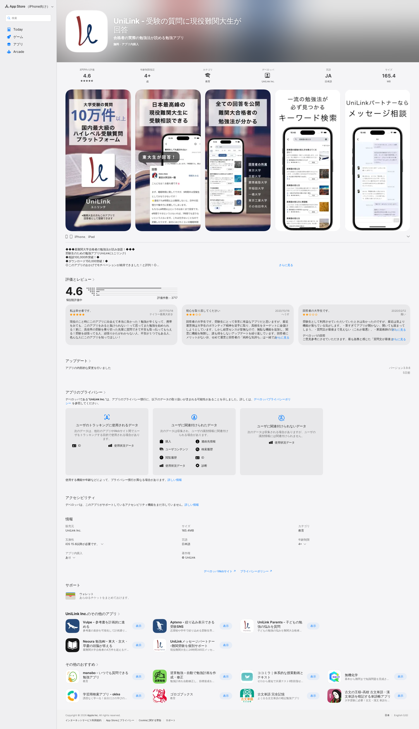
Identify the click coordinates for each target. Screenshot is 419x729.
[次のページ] (415, 160)
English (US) (401, 715)
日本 (387, 715)
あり (68, 557)
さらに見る (286, 265)
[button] (28, 29)
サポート (170, 720)
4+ (300, 544)
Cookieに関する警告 (150, 720)
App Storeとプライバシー (120, 720)
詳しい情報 (175, 479)
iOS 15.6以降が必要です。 (82, 544)
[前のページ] (61, 160)
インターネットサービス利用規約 (83, 720)
